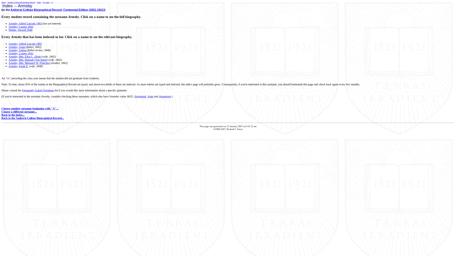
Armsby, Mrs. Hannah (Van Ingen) (28, 59)
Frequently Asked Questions (38, 90)
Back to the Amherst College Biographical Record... (32, 118)
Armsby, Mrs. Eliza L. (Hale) (25, 56)
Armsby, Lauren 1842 (21, 26)
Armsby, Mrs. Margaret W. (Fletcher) (29, 63)
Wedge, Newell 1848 (20, 29)
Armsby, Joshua (18, 50)
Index (39, 2)
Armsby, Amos (17, 47)
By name (46, 2)
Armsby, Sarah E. (18, 66)
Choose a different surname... (19, 111)
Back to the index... (13, 114)
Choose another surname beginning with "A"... (30, 108)
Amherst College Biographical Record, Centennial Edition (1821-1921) (57, 9)
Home (3, 2)
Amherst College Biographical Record (21, 2)
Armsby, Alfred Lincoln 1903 (25, 23)
